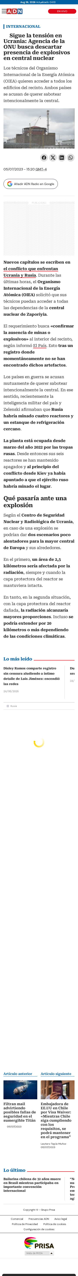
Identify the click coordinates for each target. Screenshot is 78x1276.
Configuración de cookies (39, 1229)
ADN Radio (14, 11)
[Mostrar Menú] (4, 11)
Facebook (44, 158)
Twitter (53, 158)
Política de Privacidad (25, 1224)
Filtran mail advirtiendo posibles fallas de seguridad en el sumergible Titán (19, 1112)
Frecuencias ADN (39, 1219)
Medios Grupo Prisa (39, 1253)
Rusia (13, 706)
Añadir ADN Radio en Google (34, 184)
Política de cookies (54, 1224)
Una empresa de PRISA (39, 1242)
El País (39, 345)
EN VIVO (62, 11)
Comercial (17, 1219)
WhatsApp (71, 158)
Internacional (23, 26)
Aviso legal (60, 1219)
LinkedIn (62, 158)
